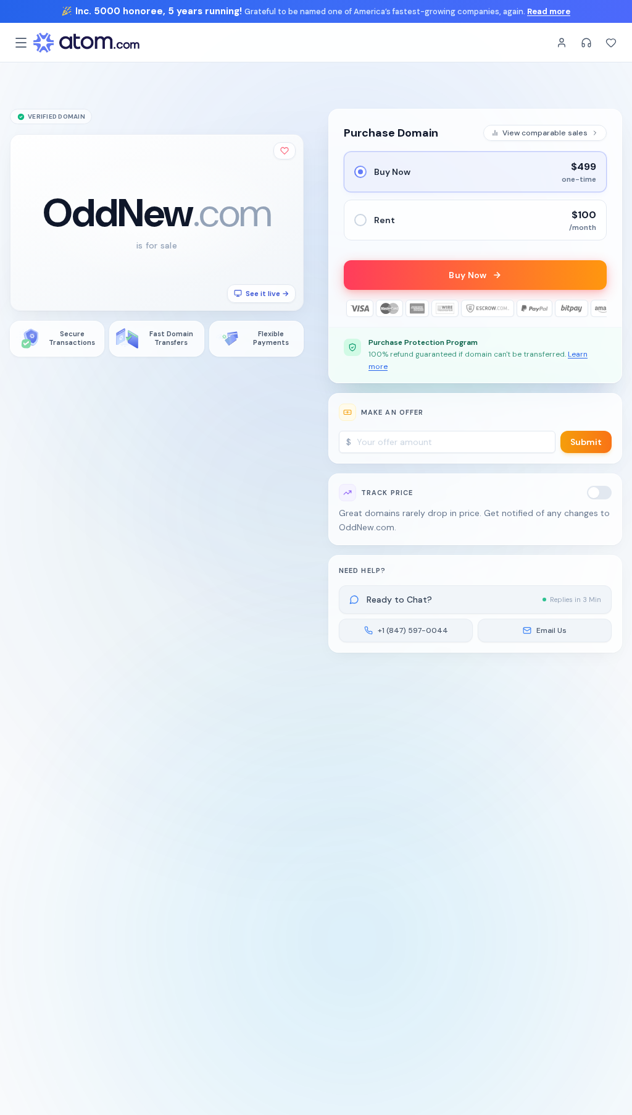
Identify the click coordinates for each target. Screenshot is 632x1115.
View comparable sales (545, 133)
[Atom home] (86, 43)
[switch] (599, 492)
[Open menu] (21, 43)
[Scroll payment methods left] (352, 308)
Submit (586, 441)
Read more (548, 11)
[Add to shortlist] (284, 150)
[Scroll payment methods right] (598, 308)
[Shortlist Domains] (611, 43)
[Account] (562, 43)
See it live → (267, 294)
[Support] (586, 43)
